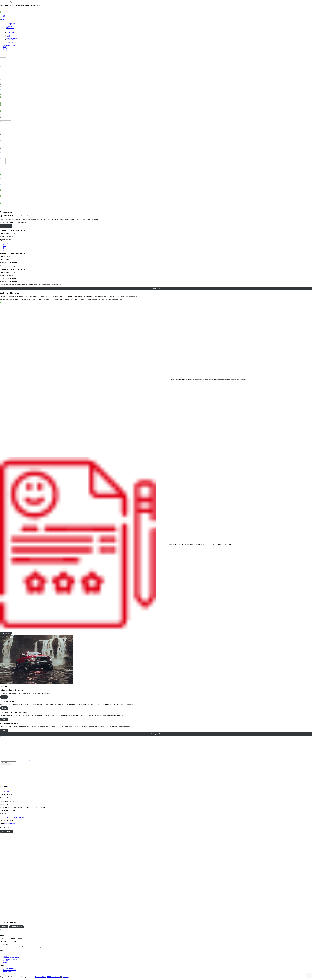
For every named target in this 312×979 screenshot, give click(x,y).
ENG (4, 16)
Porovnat (4, 926)
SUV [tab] (4, 244)
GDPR (28, 760)
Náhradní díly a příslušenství (10, 959)
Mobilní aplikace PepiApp (53, 977)
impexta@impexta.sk (9, 823)
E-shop (5, 962)
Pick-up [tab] (5, 247)
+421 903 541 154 (8, 817)
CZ (4, 15)
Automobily (6, 953)
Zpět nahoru (3, 974)
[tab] (157, 790)
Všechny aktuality (156, 734)
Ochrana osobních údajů (9, 970)
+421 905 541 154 (19, 817)
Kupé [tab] (4, 249)
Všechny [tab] (5, 243)
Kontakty (5, 960)
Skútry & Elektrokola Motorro (11, 957)
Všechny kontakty (6, 831)
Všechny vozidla (6, 226)
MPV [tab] (4, 246)
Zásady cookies (7, 971)
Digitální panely (65, 977)
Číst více (4, 697)
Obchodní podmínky (8, 968)
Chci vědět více (6, 633)
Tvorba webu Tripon (40, 977)
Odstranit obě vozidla (16, 926)
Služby (5, 956)
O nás (4, 954)
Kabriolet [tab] (5, 250)
